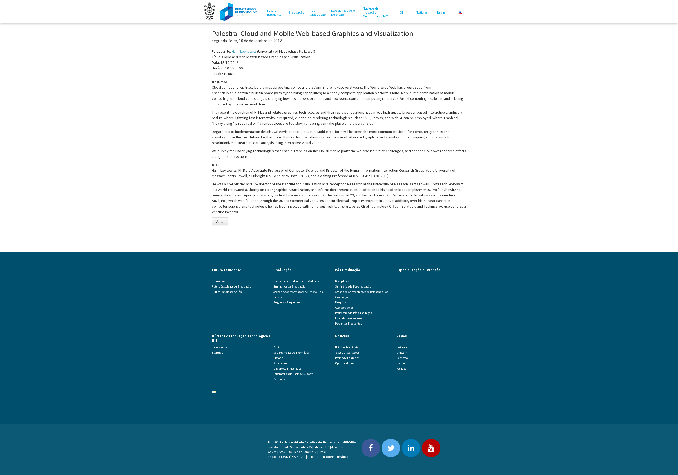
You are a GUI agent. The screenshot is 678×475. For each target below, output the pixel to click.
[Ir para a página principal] (239, 11)
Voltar (220, 221)
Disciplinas (342, 281)
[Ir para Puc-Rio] (209, 11)
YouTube (401, 368)
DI (401, 12)
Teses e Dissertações (347, 353)
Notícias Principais (346, 347)
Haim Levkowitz (244, 51)
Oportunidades (344, 363)
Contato (278, 347)
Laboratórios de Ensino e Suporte (293, 374)
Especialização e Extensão (343, 12)
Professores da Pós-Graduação (353, 313)
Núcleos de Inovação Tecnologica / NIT (375, 12)
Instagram (402, 347)
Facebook (402, 358)
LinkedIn (401, 353)
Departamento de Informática (291, 353)
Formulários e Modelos (348, 318)
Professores (280, 363)
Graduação (296, 12)
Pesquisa (340, 302)
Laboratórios (219, 347)
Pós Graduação (318, 12)
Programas (218, 281)
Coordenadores (344, 308)
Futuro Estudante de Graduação (231, 286)
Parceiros (279, 379)
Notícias (421, 12)
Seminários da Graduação (289, 286)
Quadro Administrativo (287, 368)
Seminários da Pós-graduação (353, 286)
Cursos (277, 297)
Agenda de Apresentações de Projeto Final (298, 292)
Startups (217, 353)
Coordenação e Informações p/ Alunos (296, 281)
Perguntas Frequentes (286, 302)
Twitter (400, 363)
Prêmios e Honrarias (347, 358)
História (278, 358)
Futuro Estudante (274, 12)
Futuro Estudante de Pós (227, 292)
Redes (441, 12)
